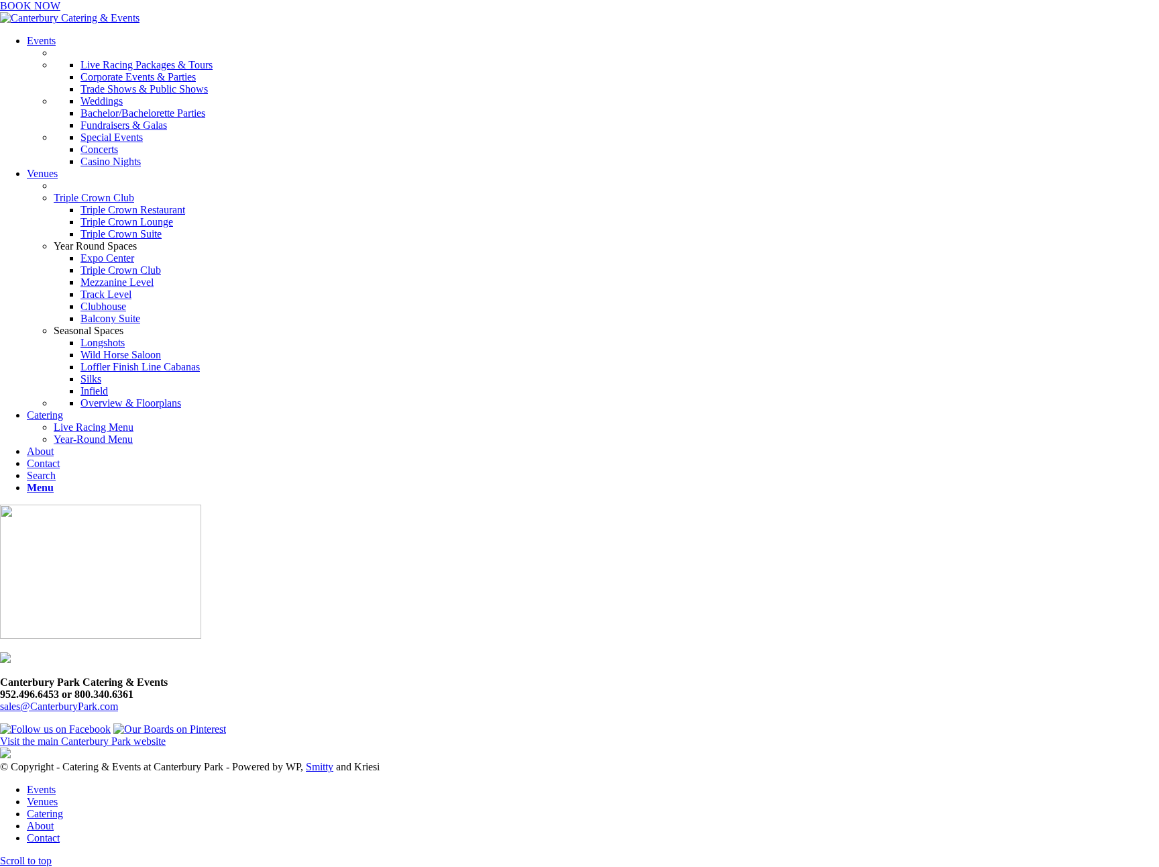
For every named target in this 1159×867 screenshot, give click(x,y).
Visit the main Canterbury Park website (83, 741)
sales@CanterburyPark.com (59, 706)
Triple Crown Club (94, 197)
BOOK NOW (30, 5)
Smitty (319, 766)
